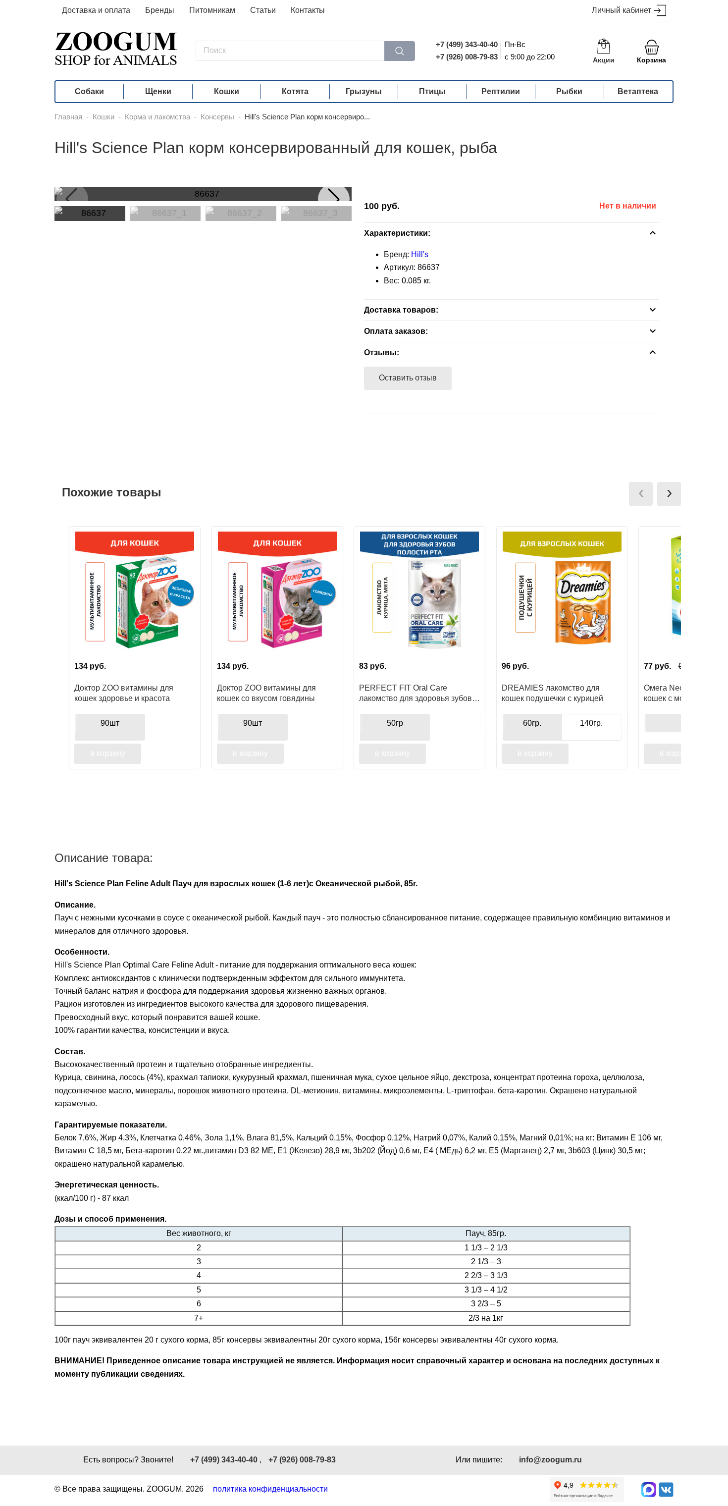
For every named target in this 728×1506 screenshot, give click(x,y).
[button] (334, 199)
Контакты (308, 10)
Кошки (226, 91)
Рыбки (569, 91)
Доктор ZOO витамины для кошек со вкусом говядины (266, 693)
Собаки (89, 91)
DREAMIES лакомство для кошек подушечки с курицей (552, 693)
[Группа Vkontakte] (666, 1489)
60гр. (532, 723)
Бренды (159, 10)
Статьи (263, 10)
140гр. (591, 723)
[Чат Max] (648, 1489)
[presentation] (641, 494)
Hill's (419, 254)
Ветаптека (638, 91)
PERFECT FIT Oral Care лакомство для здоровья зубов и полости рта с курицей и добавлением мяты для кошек (418, 693)
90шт (110, 723)
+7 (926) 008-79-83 (467, 57)
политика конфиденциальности (270, 1489)
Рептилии (500, 91)
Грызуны (364, 91)
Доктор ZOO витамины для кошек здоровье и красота (123, 693)
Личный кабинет (621, 10)
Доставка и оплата (96, 10)
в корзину (107, 753)
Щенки (158, 91)
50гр (395, 723)
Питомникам (212, 10)
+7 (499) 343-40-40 (467, 44)
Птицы (432, 91)
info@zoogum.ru (550, 1459)
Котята (295, 91)
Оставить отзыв (408, 378)
